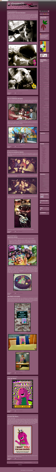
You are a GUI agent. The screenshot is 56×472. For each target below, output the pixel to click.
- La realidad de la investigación (42, 105)
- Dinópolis (41, 88)
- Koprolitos (41, 116)
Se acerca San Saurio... (13, 416)
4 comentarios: (21, 293)
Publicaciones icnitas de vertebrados (43, 189)
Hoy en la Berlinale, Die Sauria (15, 98)
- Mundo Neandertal (43, 125)
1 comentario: (21, 146)
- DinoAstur (41, 82)
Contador (41, 197)
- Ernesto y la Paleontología (44, 117)
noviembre (43, 147)
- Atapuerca (42, 89)
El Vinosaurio (8, 2)
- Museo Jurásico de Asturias (44, 81)
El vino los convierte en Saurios (15, 152)
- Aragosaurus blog (43, 72)
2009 (42, 169)
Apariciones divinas (12, 237)
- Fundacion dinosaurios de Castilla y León (44, 78)
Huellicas (41, 181)
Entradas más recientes (11, 462)
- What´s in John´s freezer (44, 95)
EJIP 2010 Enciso (42, 177)
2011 (42, 167)
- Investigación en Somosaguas (42, 98)
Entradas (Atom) (24, 464)
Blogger (34, 470)
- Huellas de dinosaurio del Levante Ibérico (44, 84)
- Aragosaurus (42, 71)
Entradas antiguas (35, 462)
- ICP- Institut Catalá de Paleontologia (43, 86)
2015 (42, 145)
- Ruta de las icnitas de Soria (44, 100)
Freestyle (41, 178)
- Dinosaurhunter (42, 92)
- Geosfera (41, 110)
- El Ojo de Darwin (42, 103)
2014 (42, 146)
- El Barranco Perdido (43, 67)
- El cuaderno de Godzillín (44, 113)
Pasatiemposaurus (43, 187)
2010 (42, 168)
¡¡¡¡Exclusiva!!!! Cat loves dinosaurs (16, 12)
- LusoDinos (42, 120)
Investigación (42, 184)
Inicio (23, 462)
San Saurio (12, 147)
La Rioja (41, 185)
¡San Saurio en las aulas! (14, 296)
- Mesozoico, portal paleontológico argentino (43, 122)
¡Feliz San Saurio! (12, 378)
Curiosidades (42, 175)
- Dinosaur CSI (42, 91)
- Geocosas (42, 128)
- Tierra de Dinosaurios (43, 79)
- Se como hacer (42, 129)
